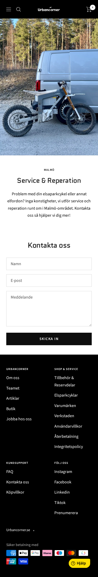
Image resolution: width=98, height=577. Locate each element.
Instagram (63, 472)
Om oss (12, 378)
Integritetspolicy (68, 447)
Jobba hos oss (19, 419)
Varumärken (65, 406)
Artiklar (12, 398)
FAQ (9, 472)
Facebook (62, 482)
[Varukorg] (89, 9)
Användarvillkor (68, 426)
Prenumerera (66, 513)
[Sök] (18, 9)
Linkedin (62, 492)
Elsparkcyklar (66, 395)
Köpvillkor (15, 492)
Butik (10, 409)
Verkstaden (64, 416)
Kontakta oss (17, 482)
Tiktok (60, 503)
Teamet (12, 388)
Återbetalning (66, 436)
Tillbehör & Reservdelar (64, 381)
